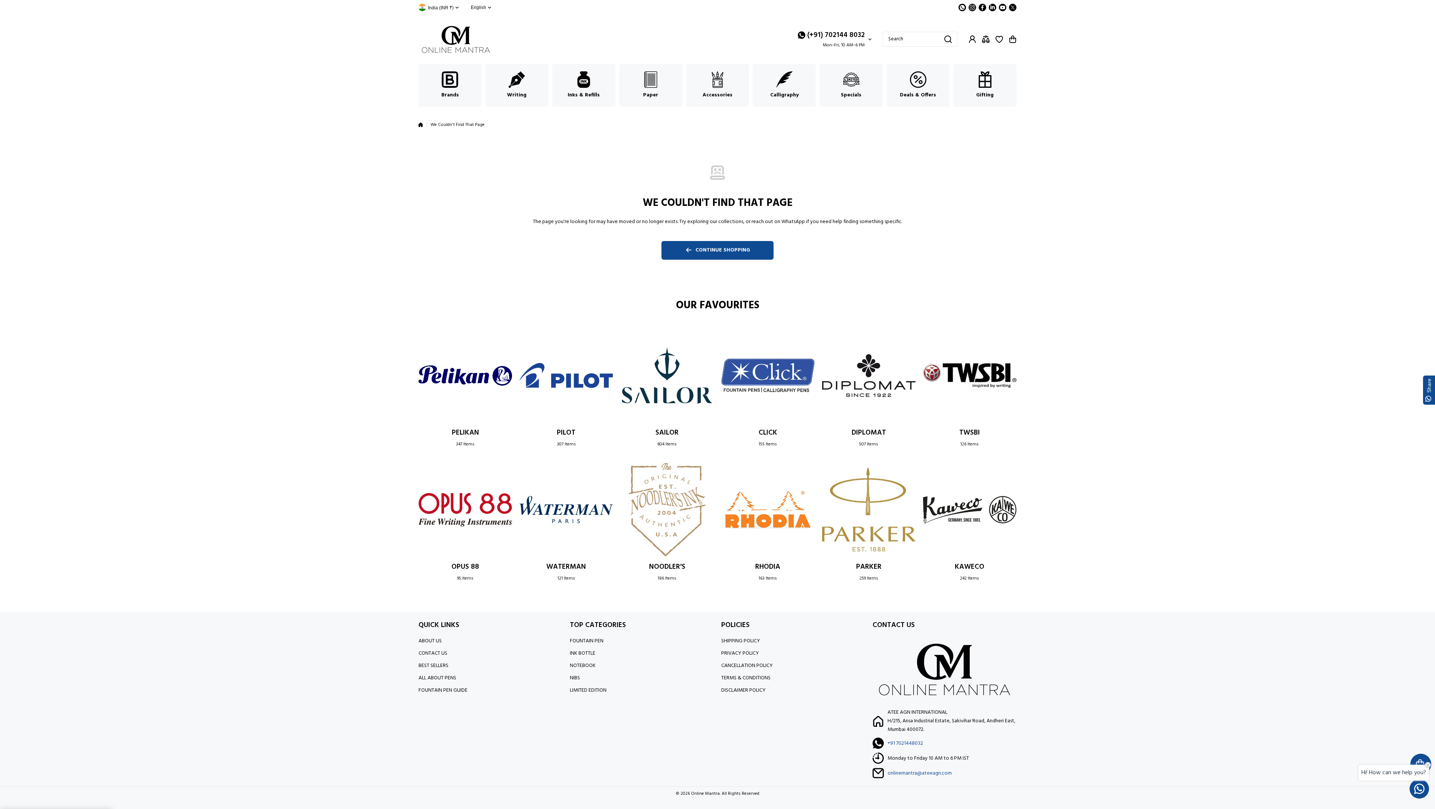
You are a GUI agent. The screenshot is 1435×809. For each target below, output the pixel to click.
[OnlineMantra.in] (456, 39)
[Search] (948, 39)
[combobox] (920, 39)
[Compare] (986, 39)
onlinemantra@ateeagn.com (920, 773)
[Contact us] (1419, 789)
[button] (1012, 39)
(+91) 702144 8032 (836, 35)
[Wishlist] (999, 39)
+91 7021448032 (905, 743)
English (478, 7)
